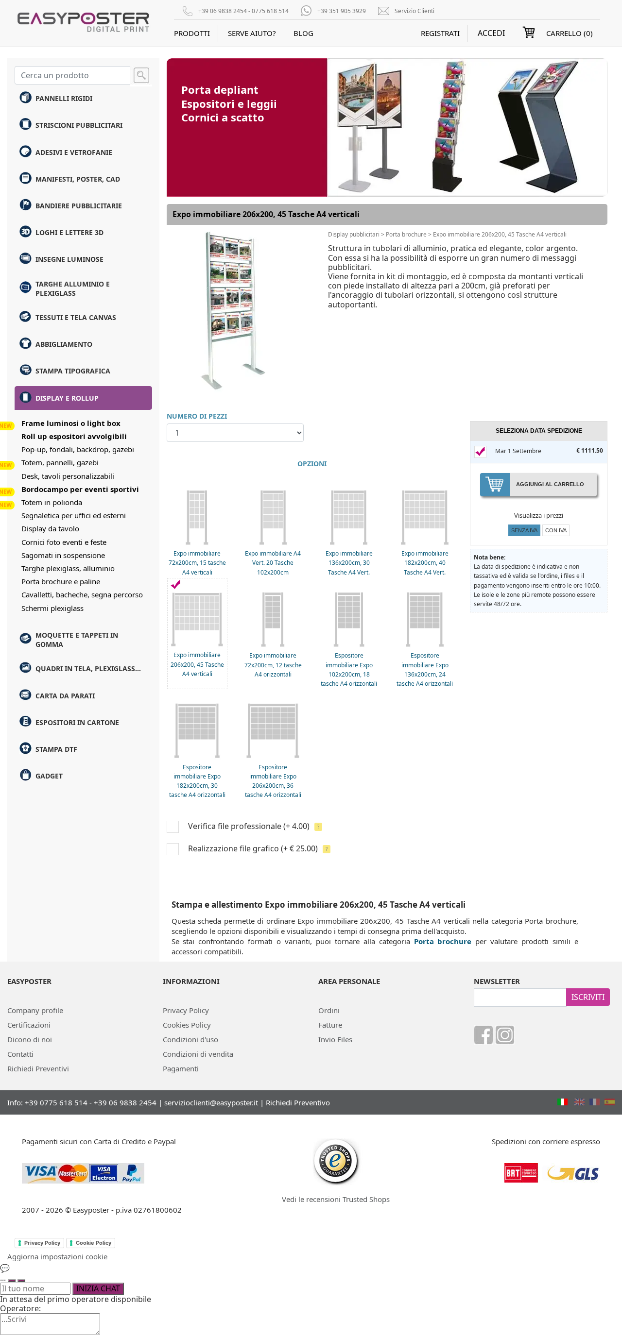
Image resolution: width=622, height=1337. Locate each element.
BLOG (303, 33)
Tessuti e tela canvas (75, 317)
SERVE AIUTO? (252, 33)
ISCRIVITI (588, 997)
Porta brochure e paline (60, 581)
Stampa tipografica (72, 370)
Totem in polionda (51, 502)
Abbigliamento (63, 344)
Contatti (20, 1054)
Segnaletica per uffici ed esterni (73, 515)
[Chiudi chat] (21, 1280)
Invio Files (335, 1039)
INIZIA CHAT (98, 1288)
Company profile (35, 1010)
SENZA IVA (524, 530)
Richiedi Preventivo (298, 1102)
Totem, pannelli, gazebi (60, 462)
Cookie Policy (93, 1242)
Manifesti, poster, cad (77, 179)
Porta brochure (406, 234)
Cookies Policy (187, 1025)
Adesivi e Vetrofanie (73, 152)
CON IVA (556, 530)
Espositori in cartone (77, 722)
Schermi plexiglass (52, 608)
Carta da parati (65, 695)
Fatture (330, 1025)
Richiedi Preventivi (38, 1068)
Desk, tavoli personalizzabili (67, 476)
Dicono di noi (29, 1039)
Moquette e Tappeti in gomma (76, 639)
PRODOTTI (192, 33)
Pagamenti (181, 1068)
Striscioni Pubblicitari (78, 125)
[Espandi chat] (12, 1280)
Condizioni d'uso (190, 1039)
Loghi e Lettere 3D (69, 232)
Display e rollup (67, 398)
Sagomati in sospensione (63, 555)
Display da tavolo (50, 528)
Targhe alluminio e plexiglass (72, 288)
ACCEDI (491, 33)
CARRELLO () (569, 33)
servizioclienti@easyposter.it (211, 1102)
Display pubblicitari (354, 234)
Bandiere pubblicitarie (78, 205)
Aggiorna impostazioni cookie (57, 1256)
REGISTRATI (440, 33)
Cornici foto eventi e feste (63, 542)
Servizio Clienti (414, 11)
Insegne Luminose (69, 259)
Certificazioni (29, 1025)
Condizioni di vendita (198, 1054)
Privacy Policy (186, 1010)
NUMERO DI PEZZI (197, 416)
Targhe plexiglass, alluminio (68, 568)
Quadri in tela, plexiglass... (88, 668)
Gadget (49, 775)
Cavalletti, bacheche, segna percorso (82, 594)
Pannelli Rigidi (63, 98)
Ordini (329, 1010)
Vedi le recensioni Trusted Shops (336, 1199)
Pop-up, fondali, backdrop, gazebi (77, 449)
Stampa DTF (56, 749)
